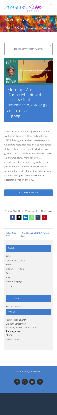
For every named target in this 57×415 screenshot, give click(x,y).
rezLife (9, 286)
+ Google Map (14, 331)
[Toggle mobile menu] (51, 5)
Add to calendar (28, 192)
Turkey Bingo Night (11, 234)
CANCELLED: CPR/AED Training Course (35, 234)
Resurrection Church (16, 319)
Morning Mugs (13, 306)
